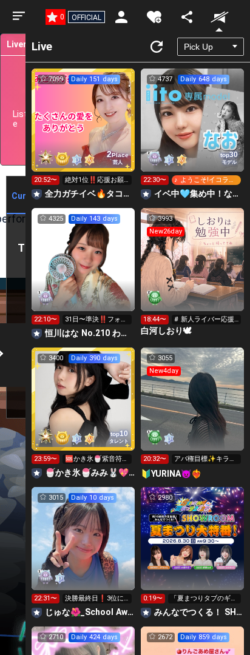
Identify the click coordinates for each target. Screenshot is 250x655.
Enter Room (83, 131)
